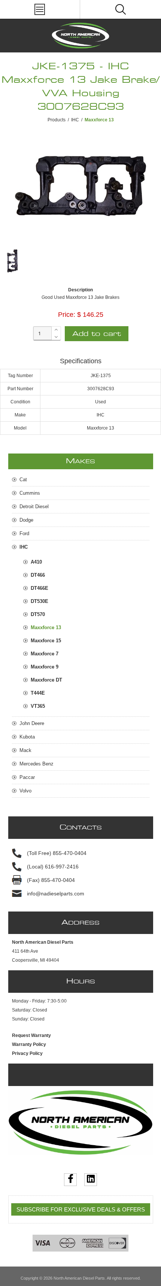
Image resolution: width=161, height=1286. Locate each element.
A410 (36, 562)
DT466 (38, 575)
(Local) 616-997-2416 (53, 867)
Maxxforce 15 (46, 640)
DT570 (38, 614)
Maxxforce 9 (44, 667)
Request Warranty (31, 1035)
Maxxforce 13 (46, 627)
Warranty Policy (29, 1044)
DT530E (39, 601)
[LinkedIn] (91, 1180)
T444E (38, 693)
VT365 (38, 706)
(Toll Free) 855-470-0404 (56, 853)
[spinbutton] (42, 333)
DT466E (39, 588)
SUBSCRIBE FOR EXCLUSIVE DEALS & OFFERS (80, 1209)
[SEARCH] (120, 9)
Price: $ (69, 314)
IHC (75, 119)
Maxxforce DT (46, 680)
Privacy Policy (27, 1053)
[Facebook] (70, 1180)
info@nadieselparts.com (55, 894)
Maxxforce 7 (44, 653)
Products (57, 119)
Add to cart (96, 334)
